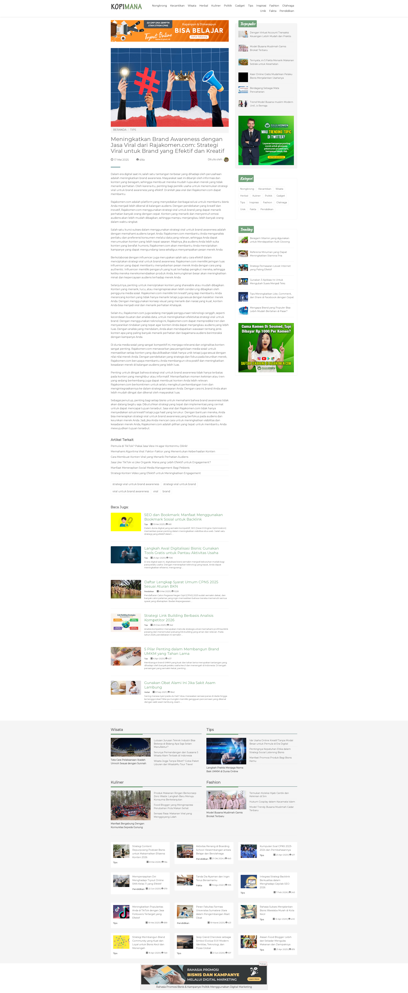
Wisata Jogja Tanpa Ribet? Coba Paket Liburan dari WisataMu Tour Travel (176, 763)
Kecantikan (177, 5)
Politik (228, 5)
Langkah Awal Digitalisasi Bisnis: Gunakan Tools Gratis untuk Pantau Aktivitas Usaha (181, 550)
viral (155, 491)
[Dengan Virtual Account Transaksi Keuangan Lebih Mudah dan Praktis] (245, 33)
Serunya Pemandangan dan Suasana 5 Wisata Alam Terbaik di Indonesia (176, 754)
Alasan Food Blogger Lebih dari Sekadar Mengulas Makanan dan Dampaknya (275, 941)
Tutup (263, 964)
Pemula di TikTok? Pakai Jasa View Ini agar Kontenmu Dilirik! (149, 446)
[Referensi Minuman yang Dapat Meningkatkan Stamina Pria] (245, 253)
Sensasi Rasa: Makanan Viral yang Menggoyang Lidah (173, 815)
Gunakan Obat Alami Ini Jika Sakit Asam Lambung (179, 685)
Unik (263, 10)
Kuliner (216, 5)
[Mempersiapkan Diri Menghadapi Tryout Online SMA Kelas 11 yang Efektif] (124, 880)
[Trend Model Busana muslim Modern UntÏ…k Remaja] (245, 103)
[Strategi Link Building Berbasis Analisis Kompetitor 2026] (126, 623)
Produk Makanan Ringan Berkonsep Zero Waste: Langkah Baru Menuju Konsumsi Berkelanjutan (175, 796)
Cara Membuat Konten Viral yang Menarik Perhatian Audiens (149, 456)
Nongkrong (159, 5)
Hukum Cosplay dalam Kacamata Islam (272, 801)
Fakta (272, 10)
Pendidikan (287, 10)
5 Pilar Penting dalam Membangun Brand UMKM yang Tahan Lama (181, 651)
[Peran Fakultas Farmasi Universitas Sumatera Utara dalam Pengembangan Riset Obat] (188, 911)
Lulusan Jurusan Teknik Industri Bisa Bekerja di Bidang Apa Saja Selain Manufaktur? (174, 743)
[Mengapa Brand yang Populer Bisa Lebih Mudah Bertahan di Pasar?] (245, 310)
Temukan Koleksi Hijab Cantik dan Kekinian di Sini (269, 795)
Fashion (274, 5)
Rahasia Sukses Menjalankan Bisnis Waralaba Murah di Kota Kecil (277, 910)
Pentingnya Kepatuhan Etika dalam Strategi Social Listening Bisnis (270, 751)
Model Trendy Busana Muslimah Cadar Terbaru (271, 809)
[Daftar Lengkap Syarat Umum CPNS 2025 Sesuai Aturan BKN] (126, 589)
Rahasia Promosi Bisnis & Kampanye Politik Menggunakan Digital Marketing (204, 986)
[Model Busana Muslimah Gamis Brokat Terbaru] (245, 47)
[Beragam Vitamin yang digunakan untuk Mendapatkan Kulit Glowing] (245, 239)
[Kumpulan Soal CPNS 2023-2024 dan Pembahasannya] (252, 851)
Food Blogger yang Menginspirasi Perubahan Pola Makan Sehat (173, 806)
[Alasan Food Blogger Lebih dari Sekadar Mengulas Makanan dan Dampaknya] (252, 941)
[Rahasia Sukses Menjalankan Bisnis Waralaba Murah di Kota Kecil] (252, 912)
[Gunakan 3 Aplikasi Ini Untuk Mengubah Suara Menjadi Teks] (245, 281)
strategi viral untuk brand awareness (172, 372)
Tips (250, 5)
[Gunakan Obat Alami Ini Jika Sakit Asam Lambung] (126, 687)
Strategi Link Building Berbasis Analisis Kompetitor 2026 (178, 617)
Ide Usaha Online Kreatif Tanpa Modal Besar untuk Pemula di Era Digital (271, 742)
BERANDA (119, 129)
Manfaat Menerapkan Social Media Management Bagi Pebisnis (150, 467)
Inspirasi (261, 5)
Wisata (192, 5)
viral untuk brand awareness (131, 491)
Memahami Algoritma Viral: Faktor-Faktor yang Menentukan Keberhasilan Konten (163, 451)
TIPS (133, 129)
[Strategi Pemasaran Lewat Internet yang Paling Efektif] (245, 267)
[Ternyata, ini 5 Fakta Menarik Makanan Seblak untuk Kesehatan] (245, 61)
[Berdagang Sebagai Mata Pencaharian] (245, 89)
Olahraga (288, 5)
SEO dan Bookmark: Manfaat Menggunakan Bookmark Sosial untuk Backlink (183, 517)
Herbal (203, 5)
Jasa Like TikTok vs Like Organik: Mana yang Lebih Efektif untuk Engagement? (161, 462)
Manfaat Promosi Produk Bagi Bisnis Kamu (270, 759)
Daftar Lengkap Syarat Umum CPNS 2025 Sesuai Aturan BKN (181, 584)
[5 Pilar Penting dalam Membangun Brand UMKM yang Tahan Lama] (126, 656)
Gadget (240, 5)
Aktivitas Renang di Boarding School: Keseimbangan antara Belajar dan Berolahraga (213, 850)
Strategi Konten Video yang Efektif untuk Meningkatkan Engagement (156, 473)
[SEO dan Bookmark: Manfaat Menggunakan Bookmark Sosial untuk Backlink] (126, 521)
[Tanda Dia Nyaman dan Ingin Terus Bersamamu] (188, 879)
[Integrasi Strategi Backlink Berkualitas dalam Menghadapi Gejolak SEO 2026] (252, 882)
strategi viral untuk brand (179, 484)
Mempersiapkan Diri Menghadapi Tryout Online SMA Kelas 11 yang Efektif (148, 880)
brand (166, 491)
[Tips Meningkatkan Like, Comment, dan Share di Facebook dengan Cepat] (245, 297)
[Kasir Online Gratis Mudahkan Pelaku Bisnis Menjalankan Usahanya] (245, 79)
